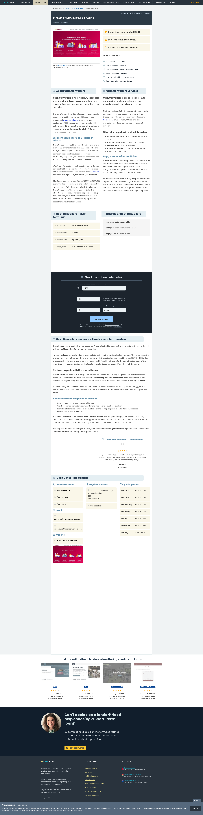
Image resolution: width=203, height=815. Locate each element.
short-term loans (70, 120)
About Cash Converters (115, 61)
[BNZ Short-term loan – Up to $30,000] (86, 673)
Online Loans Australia (131, 780)
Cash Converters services (116, 65)
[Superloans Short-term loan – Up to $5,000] (117, 673)
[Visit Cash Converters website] (68, 556)
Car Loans (85, 3)
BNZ (86, 687)
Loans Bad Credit (56, 3)
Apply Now (195, 3)
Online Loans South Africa (132, 774)
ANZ (55, 687)
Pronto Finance (147, 687)
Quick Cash (72, 3)
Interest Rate (82, 295)
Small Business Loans (93, 791)
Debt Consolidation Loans (94, 784)
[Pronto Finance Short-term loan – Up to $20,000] (148, 673)
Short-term (40, 3)
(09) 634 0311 (62, 497)
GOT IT (195, 808)
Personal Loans (25, 3)
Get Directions (96, 506)
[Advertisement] (126, 252)
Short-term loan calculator (116, 73)
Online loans (108, 120)
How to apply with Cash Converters (120, 77)
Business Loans (128, 3)
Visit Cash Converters (67, 540)
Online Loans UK (129, 768)
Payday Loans (90, 780)
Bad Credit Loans (91, 776)
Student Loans (160, 3)
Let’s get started (76, 748)
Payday (96, 3)
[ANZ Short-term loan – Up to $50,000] (55, 673)
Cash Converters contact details (119, 81)
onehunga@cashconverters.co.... (68, 529)
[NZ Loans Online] (8, 3)
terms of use (118, 327)
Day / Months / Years (111, 306)
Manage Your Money (92, 795)
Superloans (117, 687)
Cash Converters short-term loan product (122, 69)
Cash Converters (62, 65)
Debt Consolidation (111, 3)
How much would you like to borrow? (92, 284)
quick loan (94, 172)
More (172, 2)
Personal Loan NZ (91, 768)
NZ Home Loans (144, 3)
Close (197, 801)
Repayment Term (83, 306)
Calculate (103, 319)
